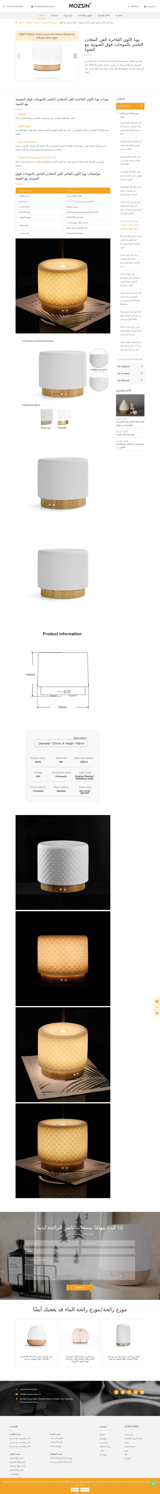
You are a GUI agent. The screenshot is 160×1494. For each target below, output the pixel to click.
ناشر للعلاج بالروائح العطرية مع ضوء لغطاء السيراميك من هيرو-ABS (131, 145)
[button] (75, 55)
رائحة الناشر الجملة (36, 161)
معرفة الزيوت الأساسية (134, 1438)
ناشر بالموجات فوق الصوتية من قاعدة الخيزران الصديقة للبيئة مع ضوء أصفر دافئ (130, 346)
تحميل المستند (130, 1446)
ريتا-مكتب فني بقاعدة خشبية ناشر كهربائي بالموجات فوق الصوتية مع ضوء (130, 260)
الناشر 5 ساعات (56, 1438)
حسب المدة (55, 1434)
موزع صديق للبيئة (16, 1478)
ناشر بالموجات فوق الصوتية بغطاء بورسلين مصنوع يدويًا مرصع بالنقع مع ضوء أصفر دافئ (130, 128)
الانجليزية (150, 6)
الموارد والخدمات (85, 15)
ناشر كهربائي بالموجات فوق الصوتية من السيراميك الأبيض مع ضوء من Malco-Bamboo (131, 298)
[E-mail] (157, 1001)
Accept (85, 1489)
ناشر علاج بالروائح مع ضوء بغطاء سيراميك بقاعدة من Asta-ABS (130, 160)
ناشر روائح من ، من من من (20, 1438)
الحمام (102, 1434)
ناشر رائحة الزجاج (16, 1470)
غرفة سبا (103, 1454)
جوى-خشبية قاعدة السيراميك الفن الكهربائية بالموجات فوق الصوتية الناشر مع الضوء (130, 279)
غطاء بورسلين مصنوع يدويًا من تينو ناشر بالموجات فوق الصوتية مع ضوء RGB (130, 315)
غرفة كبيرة (104, 1442)
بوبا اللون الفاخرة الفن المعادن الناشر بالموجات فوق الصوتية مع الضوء (86, 22)
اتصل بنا (119, 15)
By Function (124, 106)
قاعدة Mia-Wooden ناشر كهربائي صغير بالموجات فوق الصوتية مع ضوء (131, 175)
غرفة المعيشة (105, 1446)
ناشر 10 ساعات (56, 1442)
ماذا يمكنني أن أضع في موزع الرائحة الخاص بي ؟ (130, 445)
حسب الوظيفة (56, 1454)
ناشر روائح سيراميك (17, 1466)
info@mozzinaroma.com (44, 6)
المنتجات (41, 15)
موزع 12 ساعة (55, 1446)
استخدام (54, 15)
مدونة (127, 1442)
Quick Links (132, 1426)
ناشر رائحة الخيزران (17, 1462)
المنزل (21, 22)
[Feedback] (157, 1013)
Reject (75, 1489)
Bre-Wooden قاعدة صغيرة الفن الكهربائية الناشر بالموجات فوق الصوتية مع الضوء (131, 242)
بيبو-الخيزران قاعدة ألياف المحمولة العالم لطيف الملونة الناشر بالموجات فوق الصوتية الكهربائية (131, 208)
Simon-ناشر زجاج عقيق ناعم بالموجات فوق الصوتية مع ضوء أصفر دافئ (130, 331)
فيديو (126, 1450)
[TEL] (157, 1007)
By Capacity (124, 366)
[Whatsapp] (153, 1483)
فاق (126, 1454)
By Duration (124, 373)
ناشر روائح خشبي (16, 1458)
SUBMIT (80, 1287)
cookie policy (149, 1482)
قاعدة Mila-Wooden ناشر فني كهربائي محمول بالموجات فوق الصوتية (130, 191)
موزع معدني (14, 1474)
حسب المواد (15, 1454)
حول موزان (68, 15)
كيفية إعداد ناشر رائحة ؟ (125, 434)
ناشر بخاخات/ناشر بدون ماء (131, 359)
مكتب (102, 1450)
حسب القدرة (15, 1434)
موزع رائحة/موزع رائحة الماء (46, 22)
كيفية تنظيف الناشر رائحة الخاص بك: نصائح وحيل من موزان (130, 423)
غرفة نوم (103, 1438)
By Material (123, 380)
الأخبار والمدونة (104, 15)
